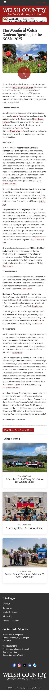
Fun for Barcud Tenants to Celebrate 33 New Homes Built (24, 575)
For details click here (11, 387)
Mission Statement (10, 612)
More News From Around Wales (18, 430)
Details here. (8, 266)
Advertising (7, 616)
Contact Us (7, 608)
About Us (6, 604)
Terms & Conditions (11, 620)
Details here (27, 288)
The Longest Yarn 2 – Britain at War (24, 528)
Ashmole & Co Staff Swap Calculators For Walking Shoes (24, 480)
